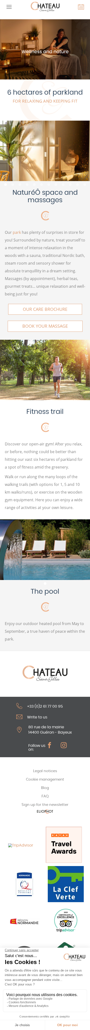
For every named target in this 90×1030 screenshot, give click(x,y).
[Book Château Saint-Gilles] (81, 6)
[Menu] (9, 6)
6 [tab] (41, 184)
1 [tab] (5, 184)
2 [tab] (12, 184)
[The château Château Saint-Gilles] (45, 6)
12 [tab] (84, 184)
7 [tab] (48, 184)
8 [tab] (56, 184)
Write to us (37, 717)
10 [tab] (70, 184)
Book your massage (45, 326)
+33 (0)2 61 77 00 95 (45, 706)
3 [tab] (20, 184)
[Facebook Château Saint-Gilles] (52, 745)
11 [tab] (77, 184)
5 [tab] (34, 184)
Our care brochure (45, 309)
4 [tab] (27, 184)
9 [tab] (63, 184)
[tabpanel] (45, 151)
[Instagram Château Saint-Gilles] (66, 745)
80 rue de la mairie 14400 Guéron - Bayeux (50, 729)
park (17, 232)
